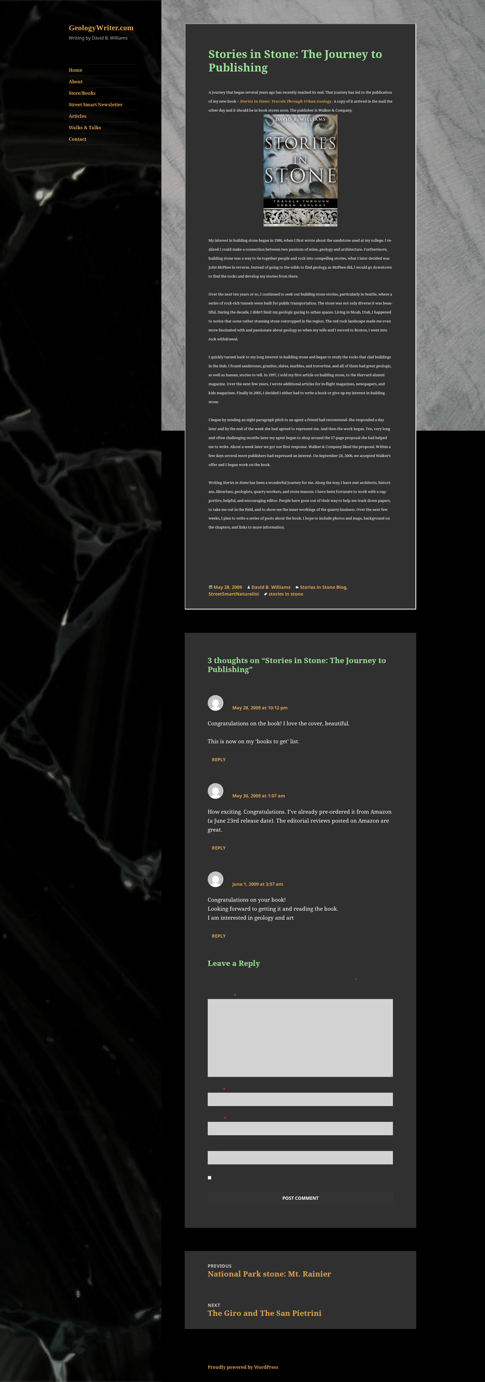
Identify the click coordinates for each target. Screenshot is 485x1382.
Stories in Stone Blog (323, 587)
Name (217, 1089)
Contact (77, 139)
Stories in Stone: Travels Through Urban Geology (286, 101)
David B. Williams (270, 587)
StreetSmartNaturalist (234, 594)
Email (217, 1118)
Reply (219, 759)
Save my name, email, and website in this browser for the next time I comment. (299, 1178)
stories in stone (286, 594)
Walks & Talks (85, 127)
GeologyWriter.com (101, 28)
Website (218, 1148)
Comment (222, 996)
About (76, 82)
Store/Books (82, 93)
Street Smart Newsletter (96, 104)
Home (75, 70)
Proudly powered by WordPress (243, 1367)
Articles (77, 116)
